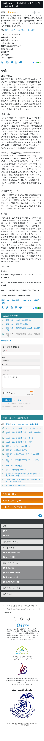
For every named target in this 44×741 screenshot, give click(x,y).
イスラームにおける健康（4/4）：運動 (19, 442)
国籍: (4, 358)
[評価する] (2, 62)
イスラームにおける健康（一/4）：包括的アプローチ (23, 428)
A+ (39, 12)
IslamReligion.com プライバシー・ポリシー (25, 609)
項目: (3, 30)
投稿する (7, 400)
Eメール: (5, 364)
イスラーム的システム (18, 30)
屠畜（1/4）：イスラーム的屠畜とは (18, 320)
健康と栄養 (31, 30)
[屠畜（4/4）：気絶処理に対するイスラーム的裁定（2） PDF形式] (16, 62)
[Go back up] (40, 515)
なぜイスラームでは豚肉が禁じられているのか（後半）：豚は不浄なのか (23, 480)
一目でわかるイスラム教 (30, 606)
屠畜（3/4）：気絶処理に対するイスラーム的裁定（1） (20, 301)
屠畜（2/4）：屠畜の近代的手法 (17, 324)
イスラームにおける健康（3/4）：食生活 (19, 438)
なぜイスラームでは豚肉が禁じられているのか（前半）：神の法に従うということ (23, 475)
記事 (6, 30)
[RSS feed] (28, 618)
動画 (19, 606)
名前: (4, 351)
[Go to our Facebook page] (15, 618)
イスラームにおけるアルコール (16, 470)
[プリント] (12, 62)
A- (33, 12)
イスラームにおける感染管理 (15, 485)
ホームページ (6, 606)
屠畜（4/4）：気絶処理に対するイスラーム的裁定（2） (23, 335)
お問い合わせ (7, 612)
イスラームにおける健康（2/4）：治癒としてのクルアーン (23, 433)
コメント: (5, 374)
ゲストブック (6, 609)
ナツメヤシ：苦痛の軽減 (14, 466)
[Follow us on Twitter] (22, 618)
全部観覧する (6, 340)
